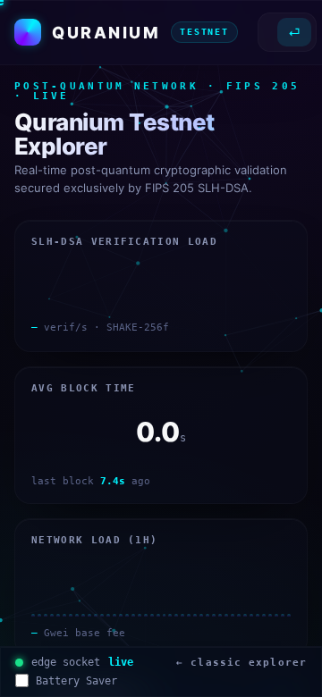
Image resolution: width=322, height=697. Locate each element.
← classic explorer (241, 662)
